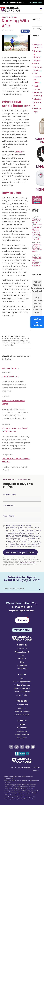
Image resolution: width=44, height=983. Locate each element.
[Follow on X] (22, 747)
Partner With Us (22, 630)
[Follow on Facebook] (11, 747)
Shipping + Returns (22, 689)
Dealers (22, 725)
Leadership (22, 669)
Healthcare (22, 728)
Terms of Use (23, 563)
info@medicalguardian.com (21, 611)
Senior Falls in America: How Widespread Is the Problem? (36, 261)
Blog (22, 662)
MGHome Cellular (22, 715)
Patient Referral (22, 735)
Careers (22, 655)
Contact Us (22, 649)
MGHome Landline (22, 712)
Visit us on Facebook (37, 322)
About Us (22, 659)
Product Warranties (22, 685)
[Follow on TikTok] (16, 747)
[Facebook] (25, 31)
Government (22, 731)
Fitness (14, 17)
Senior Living (22, 738)
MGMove (22, 708)
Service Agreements (22, 682)
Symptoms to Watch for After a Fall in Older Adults (37, 248)
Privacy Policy (36, 546)
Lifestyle (37, 99)
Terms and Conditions (26, 546)
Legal (22, 678)
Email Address (9, 505)
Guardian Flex (22, 705)
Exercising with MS (10, 376)
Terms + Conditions (22, 692)
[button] (20, 552)
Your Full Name (9, 494)
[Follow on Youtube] (33, 747)
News (36, 64)
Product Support (22, 652)
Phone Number (9, 516)
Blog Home (6, 17)
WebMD (18, 152)
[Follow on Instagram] (27, 747)
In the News (22, 666)
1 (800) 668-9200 (22, 607)
